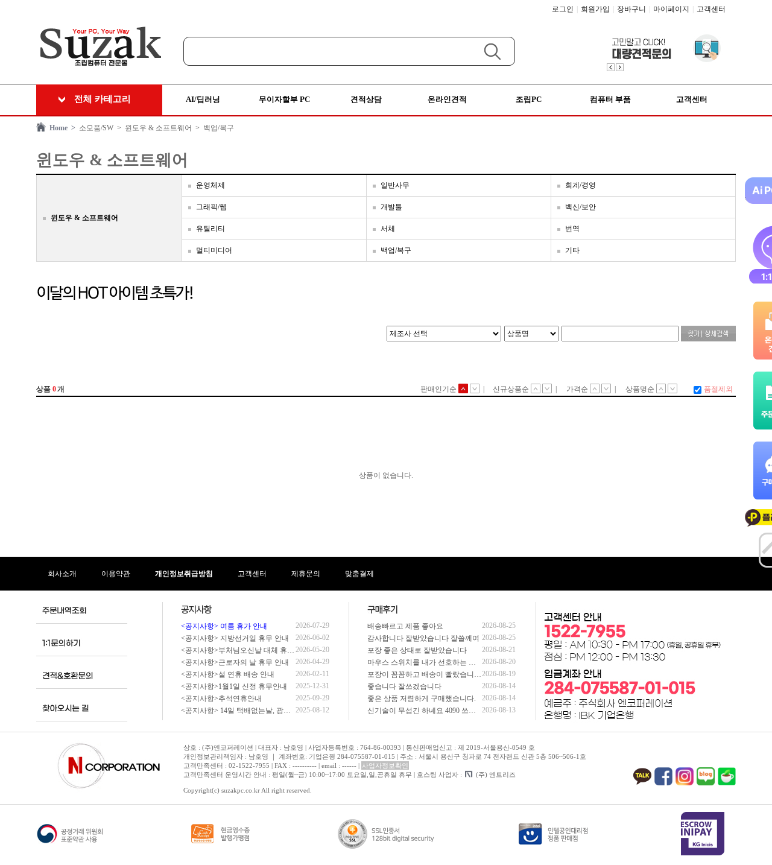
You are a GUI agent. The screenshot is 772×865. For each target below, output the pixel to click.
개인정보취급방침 (184, 573)
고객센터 (711, 9)
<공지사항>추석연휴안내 (221, 698)
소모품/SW (94, 128)
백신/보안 (580, 207)
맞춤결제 (359, 573)
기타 (572, 250)
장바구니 (631, 9)
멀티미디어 (214, 250)
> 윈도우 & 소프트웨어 (152, 128)
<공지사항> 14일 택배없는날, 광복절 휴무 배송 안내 (264, 710)
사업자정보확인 (385, 765)
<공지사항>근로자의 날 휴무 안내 (235, 662)
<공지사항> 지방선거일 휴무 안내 (235, 638)
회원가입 (595, 9)
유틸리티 (210, 228)
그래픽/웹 (211, 207)
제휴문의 (305, 573)
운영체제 (210, 185)
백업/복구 (396, 250)
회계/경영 (580, 185)
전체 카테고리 (102, 99)
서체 (388, 228)
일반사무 (395, 185)
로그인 (563, 9)
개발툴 (391, 207)
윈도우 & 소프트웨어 (84, 218)
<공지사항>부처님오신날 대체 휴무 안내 (246, 650)
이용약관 (115, 573)
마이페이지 (671, 9)
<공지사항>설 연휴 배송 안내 (227, 674)
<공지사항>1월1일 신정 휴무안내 (234, 686)
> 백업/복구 (213, 128)
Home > (60, 128)
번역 (572, 228)
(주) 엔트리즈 (496, 774)
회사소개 (62, 573)
